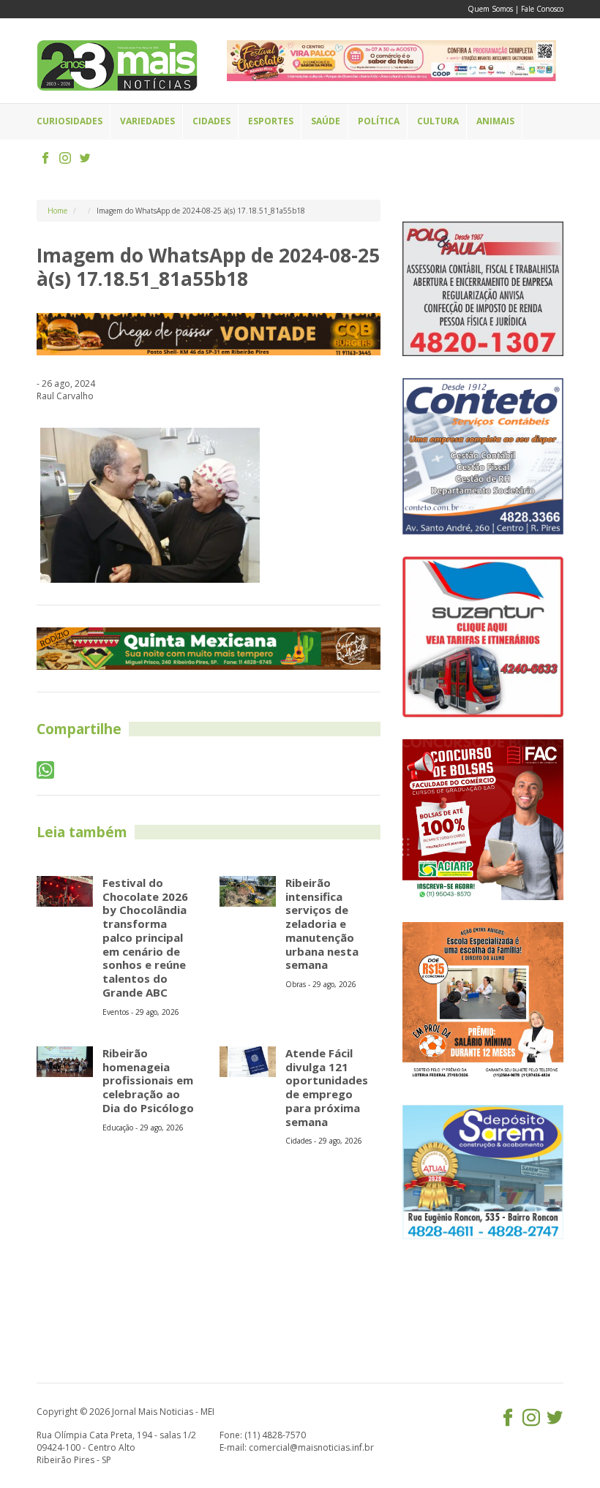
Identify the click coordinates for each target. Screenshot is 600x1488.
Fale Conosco (542, 9)
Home (57, 210)
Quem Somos (490, 9)
